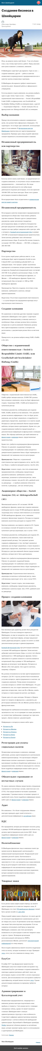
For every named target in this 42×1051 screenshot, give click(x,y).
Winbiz (4, 1025)
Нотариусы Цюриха (10, 732)
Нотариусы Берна (9, 735)
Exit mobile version (21, 1048)
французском (6, 437)
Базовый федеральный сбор (11, 648)
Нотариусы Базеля (9, 737)
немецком (15, 437)
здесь (3, 953)
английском (27, 816)
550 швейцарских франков (25, 909)
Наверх (38, 1042)
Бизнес (11, 1035)
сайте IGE (21, 912)
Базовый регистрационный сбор (21, 232)
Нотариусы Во (8, 726)
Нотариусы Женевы (9, 729)
